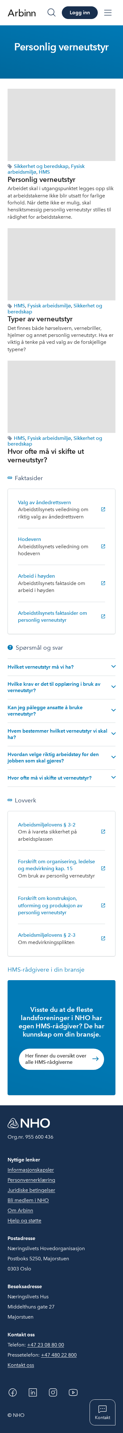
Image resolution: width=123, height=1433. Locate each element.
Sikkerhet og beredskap (41, 166)
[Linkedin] (33, 1392)
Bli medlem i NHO (28, 1200)
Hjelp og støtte (24, 1221)
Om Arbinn (20, 1210)
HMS (44, 172)
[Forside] (22, 12)
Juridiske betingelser (31, 1190)
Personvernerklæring (31, 1180)
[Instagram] (53, 1392)
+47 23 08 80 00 (45, 1345)
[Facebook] (13, 1392)
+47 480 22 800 (59, 1355)
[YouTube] (73, 1392)
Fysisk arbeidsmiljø (49, 306)
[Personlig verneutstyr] (61, 125)
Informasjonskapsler (31, 1170)
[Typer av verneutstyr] (61, 264)
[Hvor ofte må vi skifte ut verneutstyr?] (61, 397)
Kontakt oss (21, 1365)
